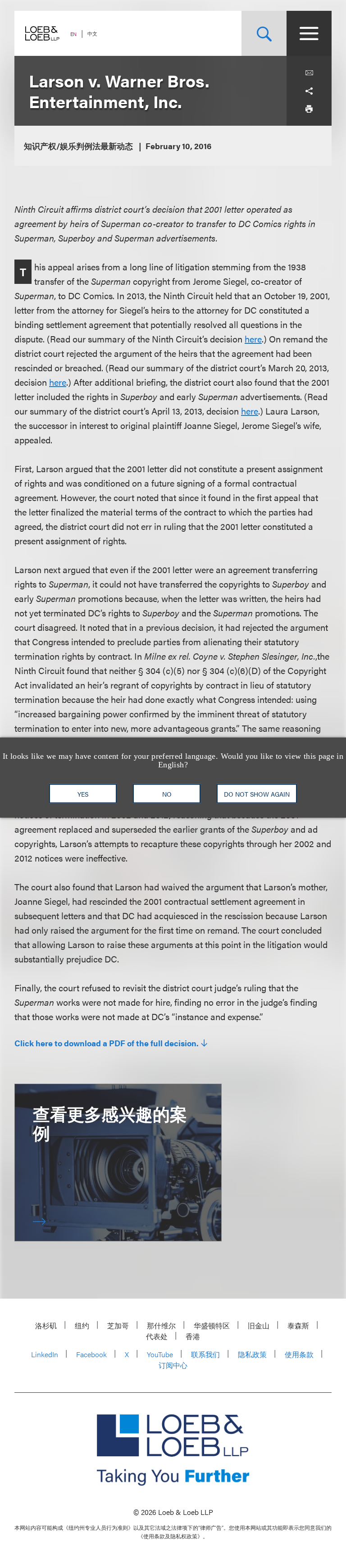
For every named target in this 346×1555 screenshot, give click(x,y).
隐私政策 (252, 1354)
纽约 (82, 1325)
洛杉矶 (46, 1325)
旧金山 (258, 1325)
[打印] (309, 109)
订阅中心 (173, 1365)
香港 (193, 1336)
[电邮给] (309, 73)
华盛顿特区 (212, 1325)
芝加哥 (118, 1325)
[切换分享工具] (309, 91)
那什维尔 (161, 1325)
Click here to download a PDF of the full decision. (106, 1043)
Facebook (91, 1354)
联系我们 (205, 1354)
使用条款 (299, 1354)
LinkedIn (44, 1354)
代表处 (157, 1336)
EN (73, 34)
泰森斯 (298, 1325)
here (253, 338)
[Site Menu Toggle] (309, 33)
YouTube (160, 1354)
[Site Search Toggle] (264, 33)
